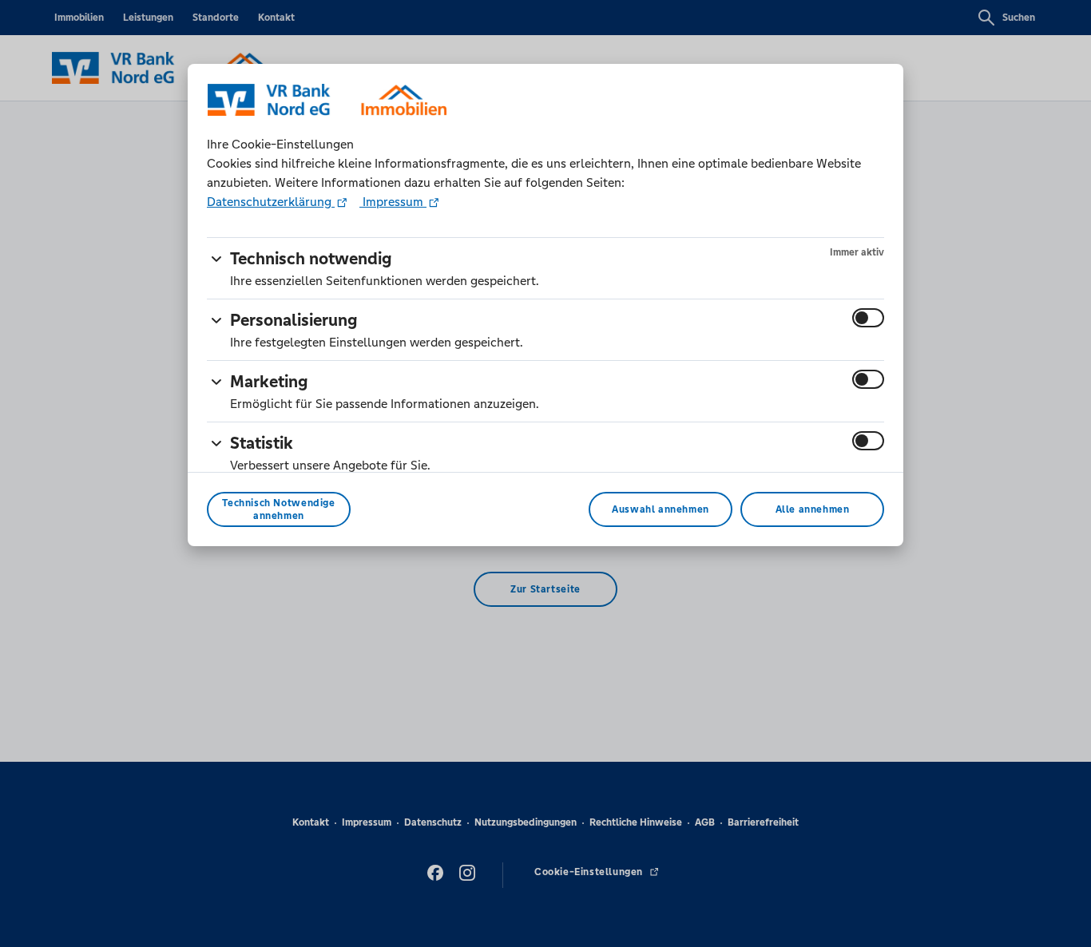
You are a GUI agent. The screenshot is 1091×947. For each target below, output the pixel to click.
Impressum (392, 201)
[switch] (868, 317)
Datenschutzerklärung (271, 201)
